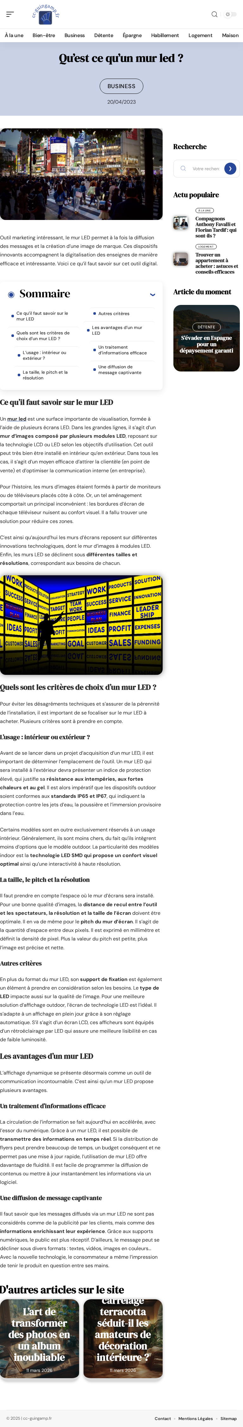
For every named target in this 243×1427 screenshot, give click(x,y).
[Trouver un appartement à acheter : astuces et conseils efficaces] (180, 259)
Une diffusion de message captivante (119, 369)
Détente (206, 327)
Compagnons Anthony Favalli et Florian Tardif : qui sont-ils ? (216, 227)
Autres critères (113, 313)
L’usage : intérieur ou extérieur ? (44, 355)
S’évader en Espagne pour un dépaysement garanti (206, 344)
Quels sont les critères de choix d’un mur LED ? (43, 335)
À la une (204, 210)
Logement (206, 246)
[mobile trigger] (11, 14)
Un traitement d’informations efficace (122, 350)
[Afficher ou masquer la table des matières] (112, 294)
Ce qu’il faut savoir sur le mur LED (42, 316)
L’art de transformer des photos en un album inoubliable (39, 1334)
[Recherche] (214, 14)
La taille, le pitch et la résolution (45, 375)
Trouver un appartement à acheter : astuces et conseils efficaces (217, 263)
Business (122, 86)
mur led (16, 419)
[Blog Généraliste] (45, 14)
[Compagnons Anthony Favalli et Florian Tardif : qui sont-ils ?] (180, 223)
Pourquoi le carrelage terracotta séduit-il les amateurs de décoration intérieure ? (123, 1323)
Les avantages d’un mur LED (117, 330)
